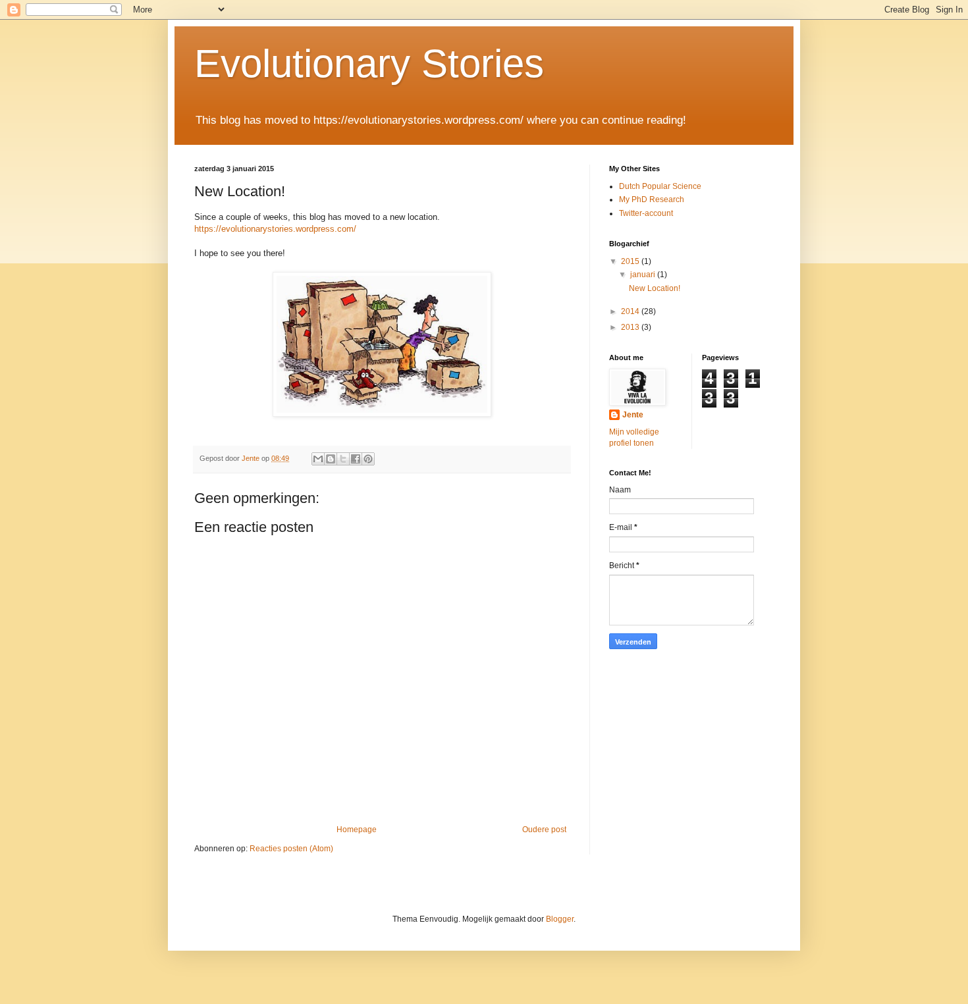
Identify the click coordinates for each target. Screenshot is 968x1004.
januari (643, 274)
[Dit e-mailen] (318, 458)
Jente (632, 414)
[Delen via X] (343, 458)
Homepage (356, 829)
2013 (631, 327)
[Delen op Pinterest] (368, 458)
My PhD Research (651, 199)
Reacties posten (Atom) (291, 848)
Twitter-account (646, 213)
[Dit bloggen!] (330, 458)
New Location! (654, 288)
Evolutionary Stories (369, 63)
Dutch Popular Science (660, 186)
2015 (631, 261)
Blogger (560, 919)
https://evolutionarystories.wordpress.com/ (275, 229)
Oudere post (544, 829)
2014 (631, 311)
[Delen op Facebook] (355, 458)
